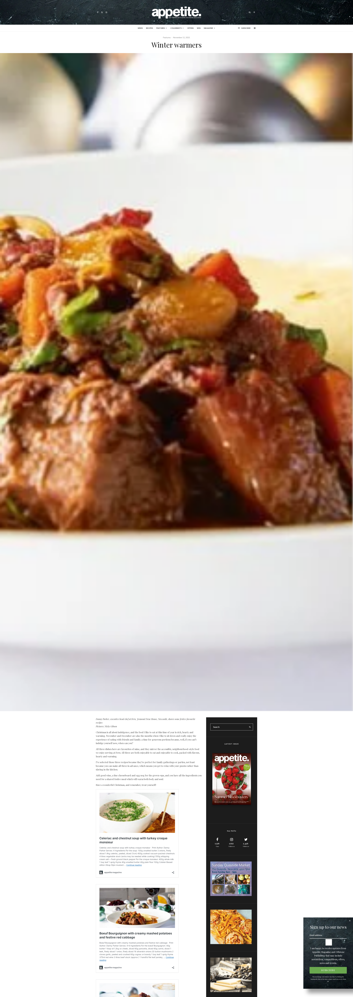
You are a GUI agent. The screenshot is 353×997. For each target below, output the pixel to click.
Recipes (149, 28)
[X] (102, 12)
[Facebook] (98, 12)
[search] (250, 727)
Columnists (176, 28)
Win (198, 28)
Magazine (208, 28)
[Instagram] (106, 12)
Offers (190, 28)
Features (160, 28)
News (140, 28)
